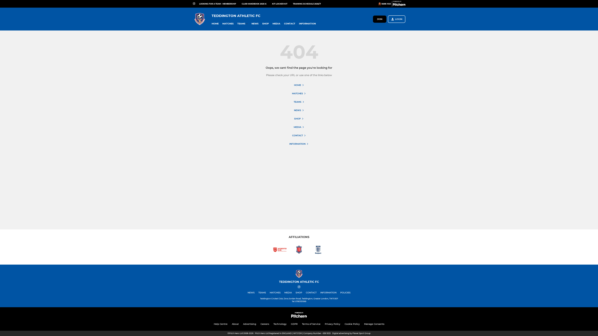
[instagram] (194, 4)
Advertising (249, 324)
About (235, 324)
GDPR (294, 324)
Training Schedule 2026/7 (307, 4)
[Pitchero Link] (399, 5)
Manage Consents (374, 324)
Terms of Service (311, 324)
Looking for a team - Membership (217, 4)
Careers (265, 324)
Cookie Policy (352, 324)
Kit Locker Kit (279, 4)
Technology (280, 324)
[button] (215, 24)
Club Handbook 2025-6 (254, 4)
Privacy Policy (332, 324)
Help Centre (221, 324)
